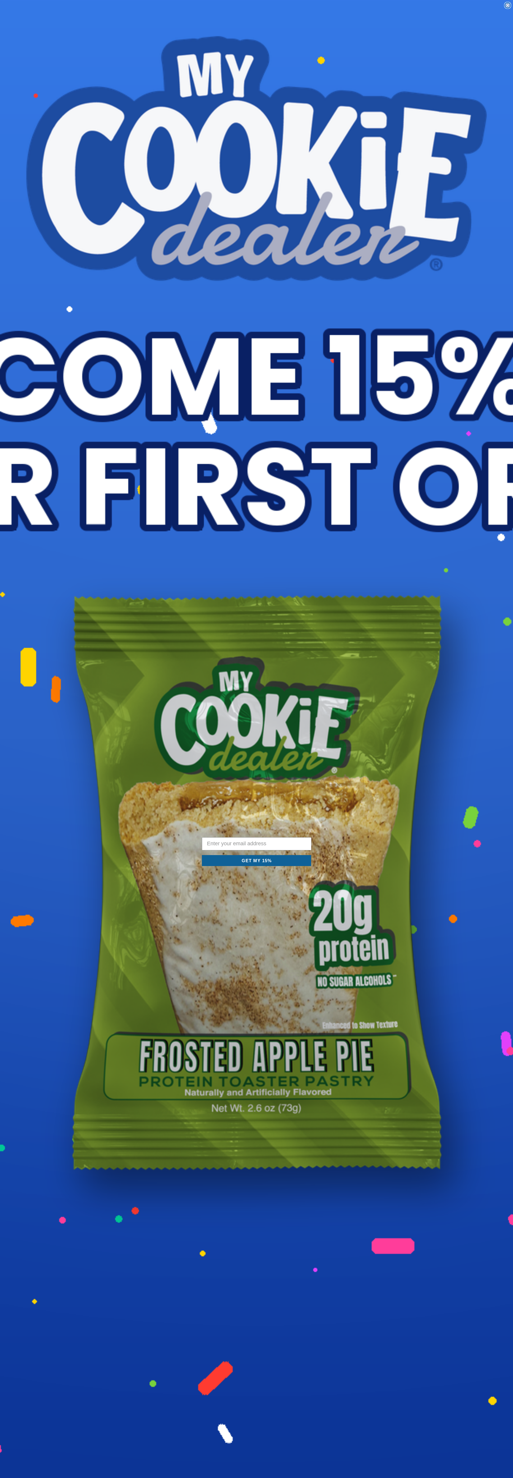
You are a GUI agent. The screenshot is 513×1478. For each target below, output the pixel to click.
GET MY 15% (257, 860)
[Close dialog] (508, 5)
